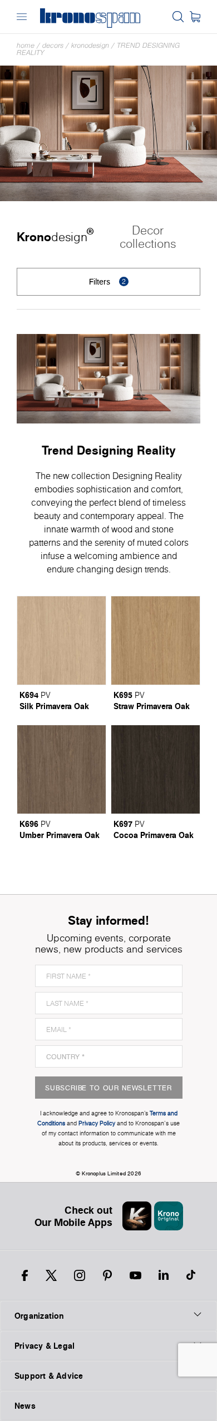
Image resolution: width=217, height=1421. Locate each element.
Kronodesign (90, 45)
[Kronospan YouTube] (135, 1275)
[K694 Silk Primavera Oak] (61, 640)
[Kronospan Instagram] (79, 1275)
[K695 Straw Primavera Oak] (155, 640)
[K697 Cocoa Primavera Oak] (155, 769)
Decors (52, 45)
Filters (107, 281)
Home (25, 45)
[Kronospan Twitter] (51, 1275)
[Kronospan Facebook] (25, 1275)
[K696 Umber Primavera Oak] (61, 769)
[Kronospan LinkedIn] (164, 1275)
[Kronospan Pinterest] (107, 1275)
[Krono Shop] (195, 16)
